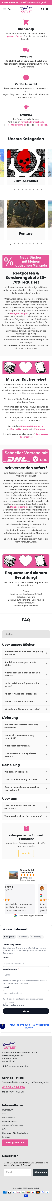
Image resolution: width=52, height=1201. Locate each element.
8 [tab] (38, 190)
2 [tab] (14, 190)
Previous (4, 166)
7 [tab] (34, 190)
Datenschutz (8, 1117)
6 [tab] (30, 190)
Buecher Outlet (33, 1188)
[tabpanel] (26, 167)
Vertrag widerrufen (15, 1142)
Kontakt (26, 853)
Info (4, 1129)
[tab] (26, 653)
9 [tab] (42, 190)
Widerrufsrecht (9, 1121)
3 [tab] (18, 190)
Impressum (7, 1109)
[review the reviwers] (37, 896)
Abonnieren (40, 1172)
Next (47, 166)
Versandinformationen (13, 1125)
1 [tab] (11, 190)
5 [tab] (26, 190)
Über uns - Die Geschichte (15, 1133)
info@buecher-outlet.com (16, 1066)
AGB (4, 1113)
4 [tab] (22, 190)
